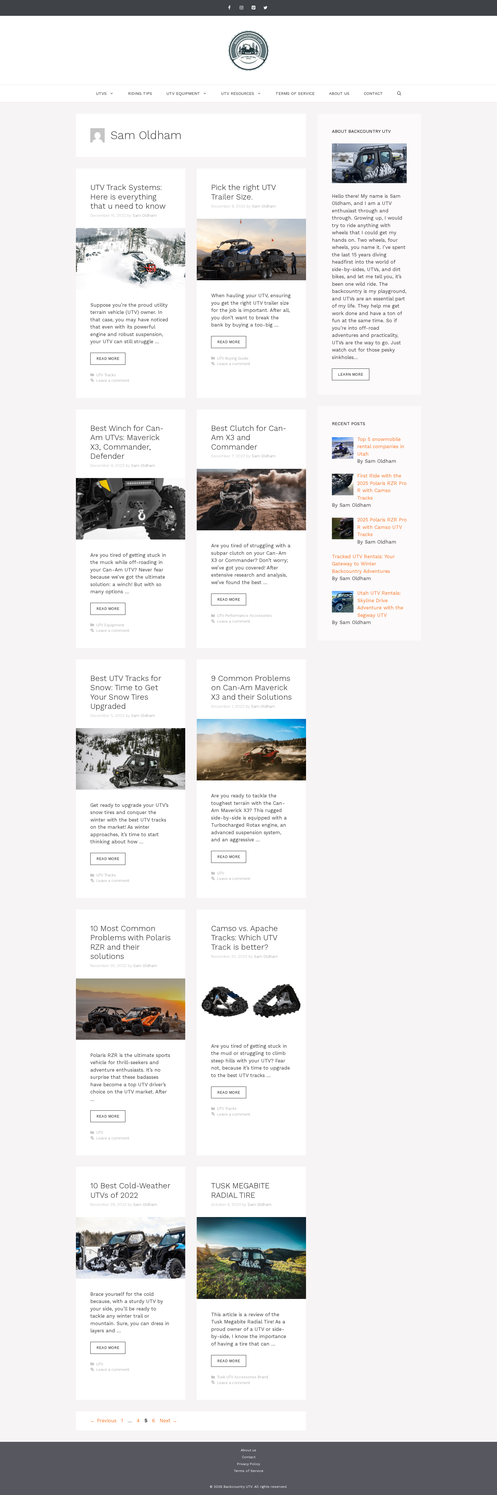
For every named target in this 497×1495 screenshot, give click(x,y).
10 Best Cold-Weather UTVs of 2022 (130, 1190)
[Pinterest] (253, 8)
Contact (373, 93)
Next (168, 1420)
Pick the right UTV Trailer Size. (243, 192)
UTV (220, 873)
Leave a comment (112, 380)
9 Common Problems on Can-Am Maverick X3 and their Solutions (251, 688)
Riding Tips (140, 93)
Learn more (350, 374)
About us (339, 93)
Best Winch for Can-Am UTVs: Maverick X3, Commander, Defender (126, 442)
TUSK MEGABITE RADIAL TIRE (240, 1190)
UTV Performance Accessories (244, 615)
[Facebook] (229, 8)
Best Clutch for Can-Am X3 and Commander (248, 438)
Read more (107, 358)
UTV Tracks (106, 375)
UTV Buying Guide (232, 358)
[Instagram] (241, 8)
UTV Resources (237, 93)
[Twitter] (265, 8)
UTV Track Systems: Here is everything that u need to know (128, 197)
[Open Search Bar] (399, 93)
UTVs (101, 93)
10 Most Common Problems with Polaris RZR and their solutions (130, 942)
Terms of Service (295, 93)
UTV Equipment (183, 93)
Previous (103, 1420)
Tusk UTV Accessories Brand (242, 1377)
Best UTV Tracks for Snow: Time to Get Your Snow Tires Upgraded (125, 692)
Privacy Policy (248, 1464)
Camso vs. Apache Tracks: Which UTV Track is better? (244, 938)
